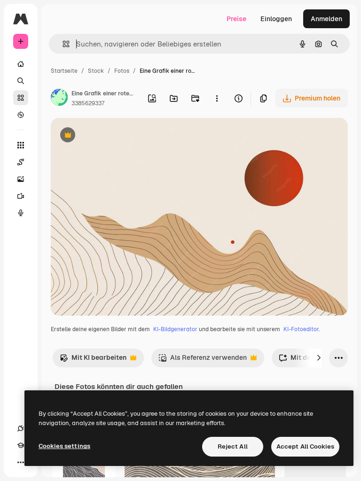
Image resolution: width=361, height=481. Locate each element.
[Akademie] (20, 445)
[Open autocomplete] (62, 43)
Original (111, 136)
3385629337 (87, 103)
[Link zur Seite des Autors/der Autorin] (59, 99)
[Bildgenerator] (20, 178)
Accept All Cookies (305, 446)
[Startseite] (20, 63)
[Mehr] (20, 462)
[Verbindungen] (20, 428)
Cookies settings (64, 446)
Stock (96, 71)
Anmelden (326, 19)
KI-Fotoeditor (301, 329)
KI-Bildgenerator (175, 329)
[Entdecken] (20, 114)
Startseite (64, 71)
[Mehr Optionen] (216, 98)
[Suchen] (20, 80)
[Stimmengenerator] (20, 212)
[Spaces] (20, 162)
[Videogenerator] (20, 195)
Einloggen (276, 19)
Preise (236, 19)
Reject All (233, 446)
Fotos (121, 71)
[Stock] (20, 97)
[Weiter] (318, 358)
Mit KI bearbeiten (93, 360)
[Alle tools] (20, 145)
